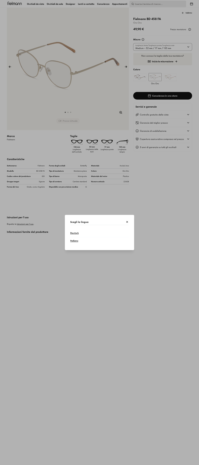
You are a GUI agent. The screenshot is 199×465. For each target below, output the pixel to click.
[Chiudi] (127, 222)
